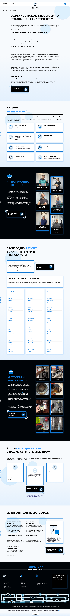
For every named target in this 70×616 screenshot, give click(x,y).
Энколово (49, 342)
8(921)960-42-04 (35, 569)
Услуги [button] (5, 3)
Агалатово (10, 322)
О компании (4, 0)
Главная (4, 10)
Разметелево (49, 333)
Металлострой (30, 309)
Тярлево (49, 329)
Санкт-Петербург (11, 291)
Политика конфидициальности (58, 0)
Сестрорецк (10, 313)
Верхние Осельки (31, 318)
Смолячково (49, 344)
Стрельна (49, 320)
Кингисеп (10, 300)
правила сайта (60, 610)
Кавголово (10, 324)
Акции (8, 0)
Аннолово (30, 333)
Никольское (30, 329)
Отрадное (30, 311)
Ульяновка (10, 335)
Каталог (12, 3)
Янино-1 (10, 340)
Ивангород (30, 291)
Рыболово (49, 349)
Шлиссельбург (50, 307)
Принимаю (35, 614)
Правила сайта (65, 0)
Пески (29, 313)
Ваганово (10, 331)
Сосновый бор (11, 302)
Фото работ (15, 0)
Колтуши (49, 331)
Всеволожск (30, 298)
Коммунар (30, 338)
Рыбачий (49, 351)
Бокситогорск (49, 298)
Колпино (48, 324)
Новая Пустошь (11, 344)
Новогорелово (50, 327)
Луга (29, 296)
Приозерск (30, 302)
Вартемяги (10, 320)
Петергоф (49, 309)
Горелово (29, 351)
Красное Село (30, 340)
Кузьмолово (10, 307)
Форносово (30, 331)
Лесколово (30, 322)
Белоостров (30, 324)
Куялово (10, 298)
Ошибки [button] (12, 0)
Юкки (9, 316)
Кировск (49, 291)
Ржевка (9, 349)
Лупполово (49, 340)
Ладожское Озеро (11, 333)
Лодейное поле (50, 300)
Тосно (9, 293)
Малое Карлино (31, 349)
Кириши (29, 293)
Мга (48, 335)
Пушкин (48, 322)
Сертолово (10, 318)
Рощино (48, 318)
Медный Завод (31, 320)
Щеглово (10, 327)
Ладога (29, 335)
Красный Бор (10, 338)
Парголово (10, 309)
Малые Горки (30, 342)
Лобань (9, 296)
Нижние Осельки (31, 316)
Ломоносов (49, 311)
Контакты (51, 0)
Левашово (49, 338)
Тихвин (48, 296)
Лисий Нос (10, 311)
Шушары (29, 307)
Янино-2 (10, 342)
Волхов (48, 293)
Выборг (29, 300)
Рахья (9, 329)
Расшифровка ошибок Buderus (12, 10)
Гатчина (48, 313)
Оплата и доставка (45, 0)
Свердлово (30, 327)
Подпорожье (49, 302)
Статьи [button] (20, 0)
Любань (29, 344)
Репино (48, 316)
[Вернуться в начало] (35, 3)
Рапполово (10, 351)
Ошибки (6, 10)
